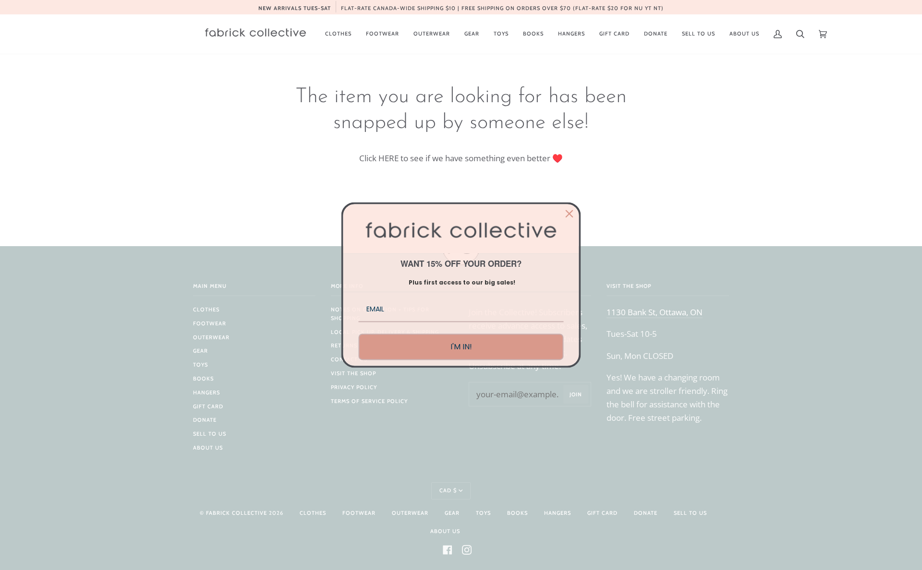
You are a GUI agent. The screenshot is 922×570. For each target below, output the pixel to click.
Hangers (206, 392)
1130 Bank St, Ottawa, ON (655, 312)
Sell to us (209, 433)
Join (576, 394)
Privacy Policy (354, 387)
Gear (200, 350)
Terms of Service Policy (369, 401)
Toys (200, 364)
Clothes (206, 309)
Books (203, 378)
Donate (205, 419)
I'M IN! (461, 346)
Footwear (209, 323)
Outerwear (211, 337)
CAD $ (448, 490)
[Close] (569, 213)
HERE (388, 158)
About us (208, 447)
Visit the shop (353, 373)
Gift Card (208, 406)
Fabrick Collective (236, 513)
